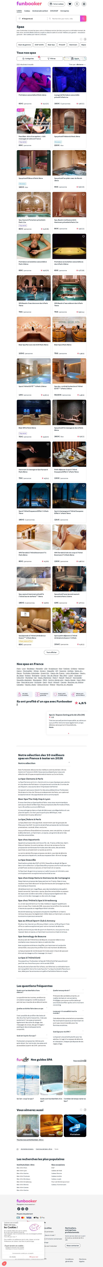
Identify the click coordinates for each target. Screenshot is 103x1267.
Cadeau (27, 11)
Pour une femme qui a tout (60, 1182)
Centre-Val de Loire (55, 680)
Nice (60, 668)
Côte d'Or (20, 678)
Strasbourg (53, 668)
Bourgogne (37, 680)
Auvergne (78, 675)
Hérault (56, 682)
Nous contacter (73, 1245)
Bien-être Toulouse (23, 1176)
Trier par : (76, 64)
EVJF (53, 1168)
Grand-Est (45, 673)
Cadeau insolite (56, 1176)
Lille (45, 668)
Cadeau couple (56, 1179)
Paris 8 (61, 678)
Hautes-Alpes (30, 685)
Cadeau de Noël (56, 1170)
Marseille (39, 668)
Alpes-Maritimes (44, 678)
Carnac (43, 675)
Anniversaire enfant (40, 11)
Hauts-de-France (57, 673)
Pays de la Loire (27, 682)
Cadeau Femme (56, 1173)
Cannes (63, 682)
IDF (56, 671)
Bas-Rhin (63, 675)
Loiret (70, 675)
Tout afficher (51, 652)
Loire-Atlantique (72, 673)
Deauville (50, 671)
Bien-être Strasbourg (24, 1182)
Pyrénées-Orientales (31, 673)
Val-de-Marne (52, 675)
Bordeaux (30, 668)
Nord (50, 682)
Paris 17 (69, 678)
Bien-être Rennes (23, 1184)
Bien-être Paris (22, 1168)
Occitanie (37, 682)
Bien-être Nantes (23, 1173)
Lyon (24, 668)
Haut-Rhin (81, 680)
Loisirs (19, 11)
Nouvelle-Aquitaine (24, 680)
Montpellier (27, 671)
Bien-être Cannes (22, 1187)
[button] (70, 4)
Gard (45, 682)
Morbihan (29, 678)
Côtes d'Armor (43, 685)
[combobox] (34, 19)
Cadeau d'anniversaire (58, 1184)
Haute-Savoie (70, 680)
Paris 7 (55, 678)
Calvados (20, 685)
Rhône (52, 685)
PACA (45, 680)
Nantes (81, 668)
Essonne (63, 671)
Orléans (74, 668)
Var (35, 678)
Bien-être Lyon (22, 1170)
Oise (18, 682)
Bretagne (35, 675)
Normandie (77, 678)
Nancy (19, 671)
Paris (19, 668)
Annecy (43, 671)
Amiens (28, 675)
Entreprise (65, 11)
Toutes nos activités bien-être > (30, 1140)
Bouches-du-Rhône (75, 682)
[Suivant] (85, 39)
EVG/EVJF (54, 11)
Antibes (70, 671)
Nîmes (36, 671)
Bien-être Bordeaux (23, 1179)
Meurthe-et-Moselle (64, 685)
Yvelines (66, 668)
